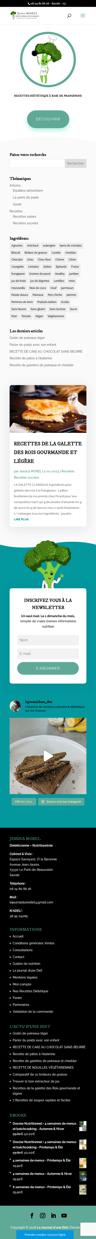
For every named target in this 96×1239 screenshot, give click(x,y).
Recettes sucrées (25, 223)
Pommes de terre (22, 302)
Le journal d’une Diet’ (28, 970)
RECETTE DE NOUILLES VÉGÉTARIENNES (43, 1067)
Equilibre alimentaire (28, 190)
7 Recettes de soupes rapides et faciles (41, 1100)
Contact (18, 957)
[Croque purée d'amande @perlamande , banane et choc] (48, 756)
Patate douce (19, 294)
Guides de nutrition (26, 963)
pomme (71, 294)
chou (30, 259)
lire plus (21, 519)
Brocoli (15, 252)
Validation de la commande (33, 1011)
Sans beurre (18, 309)
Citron (72, 259)
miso (72, 280)
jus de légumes (39, 280)
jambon (74, 273)
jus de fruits (18, 280)
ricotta (65, 302)
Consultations (23, 950)
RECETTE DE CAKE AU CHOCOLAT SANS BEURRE (46, 351)
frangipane (18, 273)
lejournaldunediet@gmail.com (31, 902)
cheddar (70, 252)
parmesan (67, 288)
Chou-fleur (44, 259)
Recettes (16, 211)
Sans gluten (38, 309)
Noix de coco (37, 288)
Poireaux (38, 294)
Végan (39, 316)
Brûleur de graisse (36, 252)
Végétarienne (56, 316)
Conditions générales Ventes (33, 943)
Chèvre (59, 259)
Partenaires (21, 1004)
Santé (17, 204)
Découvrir (48, 119)
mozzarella (18, 288)
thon (14, 316)
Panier (17, 998)
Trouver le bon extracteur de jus (36, 1081)
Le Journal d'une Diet (52, 1227)
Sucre (73, 309)
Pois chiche (55, 294)
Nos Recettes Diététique (30, 991)
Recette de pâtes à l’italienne (31, 358)
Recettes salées (24, 216)
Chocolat (17, 259)
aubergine (49, 245)
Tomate (26, 316)
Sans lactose (57, 309)
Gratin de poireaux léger (27, 338)
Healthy (60, 273)
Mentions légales (25, 977)
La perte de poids (26, 197)
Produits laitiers (46, 302)
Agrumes (17, 245)
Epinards (61, 266)
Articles (15, 185)
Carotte (56, 252)
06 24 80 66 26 (20, 889)
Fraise (75, 266)
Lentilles (59, 280)
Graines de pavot (39, 273)
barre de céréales (71, 245)
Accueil (18, 936)
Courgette (17, 266)
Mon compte (22, 984)
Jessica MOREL (30, 471)
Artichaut (32, 245)
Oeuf (53, 288)
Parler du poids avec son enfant (33, 344)
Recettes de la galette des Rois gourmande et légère (48, 452)
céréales (33, 266)
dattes (47, 266)
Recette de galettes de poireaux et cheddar (42, 365)
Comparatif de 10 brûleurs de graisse (40, 1074)
